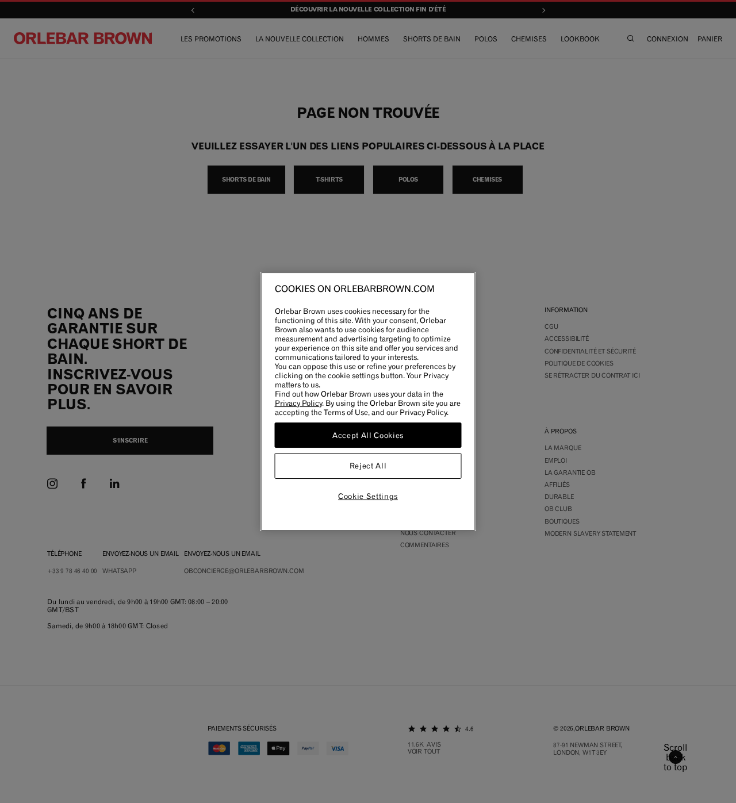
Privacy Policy (298, 403)
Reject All (368, 466)
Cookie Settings (368, 496)
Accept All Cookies (368, 435)
